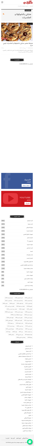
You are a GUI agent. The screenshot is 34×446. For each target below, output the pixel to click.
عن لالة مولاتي (25, 438)
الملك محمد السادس (12, 309)
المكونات (22, 309)
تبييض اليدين (28, 317)
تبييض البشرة (9, 312)
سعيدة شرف (11, 326)
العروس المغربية (27, 367)
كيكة (8, 332)
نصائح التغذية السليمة (26, 420)
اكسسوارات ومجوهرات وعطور (24, 356)
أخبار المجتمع (30, 220)
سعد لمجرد (20, 326)
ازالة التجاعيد (28, 300)
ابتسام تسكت (9, 298)
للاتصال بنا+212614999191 (26, 64)
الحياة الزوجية (28, 361)
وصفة (29, 337)
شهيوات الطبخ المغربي (28, 234)
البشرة (12, 303)
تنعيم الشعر (28, 323)
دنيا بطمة (11, 323)
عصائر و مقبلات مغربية (28, 268)
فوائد (14, 332)
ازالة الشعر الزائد (18, 300)
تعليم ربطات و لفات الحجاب (25, 384)
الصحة (31, 251)
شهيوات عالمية (30, 272)
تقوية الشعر (10, 317)
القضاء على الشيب (9, 306)
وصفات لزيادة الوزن (29, 285)
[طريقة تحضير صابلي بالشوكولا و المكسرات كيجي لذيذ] (17, 32)
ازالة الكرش (28, 303)
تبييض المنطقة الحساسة (16, 315)
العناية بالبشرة (30, 231)
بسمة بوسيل (28, 312)
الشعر (5, 303)
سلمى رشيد (28, 329)
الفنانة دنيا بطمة (20, 306)
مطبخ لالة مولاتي (27, 413)
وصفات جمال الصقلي (26, 426)
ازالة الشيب (8, 300)
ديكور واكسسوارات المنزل (25, 392)
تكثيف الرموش (28, 320)
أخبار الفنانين (28, 298)
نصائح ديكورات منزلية (26, 423)
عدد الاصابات (28, 332)
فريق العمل (18, 438)
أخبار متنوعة (30, 224)
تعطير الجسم (18, 317)
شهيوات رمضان (29, 275)
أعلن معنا (13, 438)
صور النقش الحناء (27, 402)
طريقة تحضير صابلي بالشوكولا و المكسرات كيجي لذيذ (18, 44)
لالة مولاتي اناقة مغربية (28, 261)
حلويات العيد (29, 23)
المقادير (29, 309)
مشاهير (11, 334)
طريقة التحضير (10, 329)
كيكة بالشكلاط (28, 334)
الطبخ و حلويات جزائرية (26, 364)
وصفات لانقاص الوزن (28, 279)
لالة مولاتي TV (30, 241)
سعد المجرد (28, 326)
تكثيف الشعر (18, 320)
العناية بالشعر (30, 238)
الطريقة (29, 306)
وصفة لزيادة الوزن (20, 337)
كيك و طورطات (29, 255)
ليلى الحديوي (19, 334)
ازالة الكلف (20, 303)
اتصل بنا (7, 438)
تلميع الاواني (9, 320)
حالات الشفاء (19, 323)
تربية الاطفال (28, 382)
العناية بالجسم (30, 258)
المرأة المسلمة (28, 377)
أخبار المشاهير (30, 248)
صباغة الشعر (19, 329)
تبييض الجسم (28, 315)
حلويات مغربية (30, 244)
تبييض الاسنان (19, 312)
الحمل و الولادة (28, 359)
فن (21, 332)
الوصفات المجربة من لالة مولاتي (24, 379)
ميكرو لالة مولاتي (29, 227)
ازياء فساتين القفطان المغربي (27, 265)
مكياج (30, 415)
